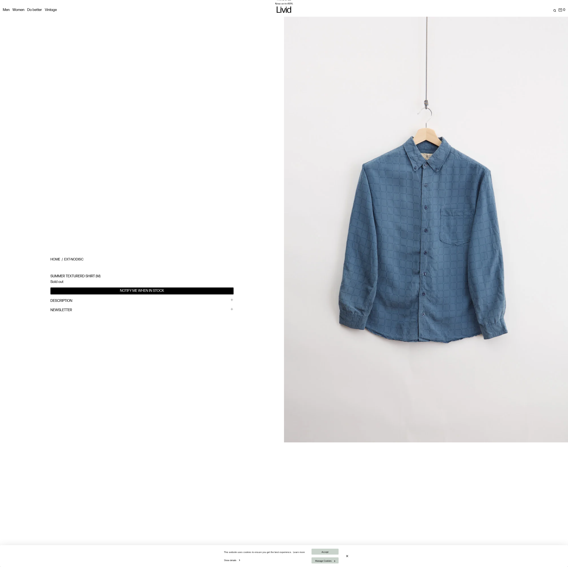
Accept (325, 552)
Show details (230, 560)
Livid (283, 10)
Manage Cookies (323, 561)
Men (6, 10)
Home (55, 259)
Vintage (51, 10)
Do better (34, 10)
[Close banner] (347, 556)
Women (18, 10)
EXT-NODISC (73, 259)
